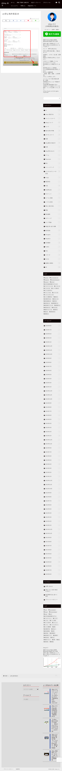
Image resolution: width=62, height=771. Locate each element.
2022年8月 (52, 496)
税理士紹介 (47, 307)
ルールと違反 (52, 198)
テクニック (48, 292)
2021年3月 (52, 558)
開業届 (47, 313)
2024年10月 (52, 399)
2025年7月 (52, 366)
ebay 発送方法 (52, 114)
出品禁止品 (52, 189)
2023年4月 (52, 464)
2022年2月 (52, 521)
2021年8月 (52, 541)
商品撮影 (52, 214)
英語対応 (52, 181)
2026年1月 (52, 342)
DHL (52, 251)
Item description (54, 277)
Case (46, 277)
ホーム (13, 2)
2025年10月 (52, 354)
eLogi (52, 177)
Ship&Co (52, 238)
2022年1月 (52, 525)
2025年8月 (52, 362)
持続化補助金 (48, 301)
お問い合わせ (49, 586)
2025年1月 (52, 386)
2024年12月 (52, 391)
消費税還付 (55, 303)
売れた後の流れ (52, 206)
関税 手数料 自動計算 (23, 2)
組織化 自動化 (52, 263)
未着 (55, 301)
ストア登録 (52, 222)
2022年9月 (52, 492)
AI (52, 110)
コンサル (47, 288)
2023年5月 (52, 460)
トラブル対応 (52, 202)
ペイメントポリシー (49, 294)
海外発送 (47, 303)
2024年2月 (52, 431)
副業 (56, 296)
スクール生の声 (48, 290)
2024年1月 (52, 435)
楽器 (52, 138)
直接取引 (58, 305)
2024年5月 (52, 419)
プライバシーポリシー (51, 599)
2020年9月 (52, 562)
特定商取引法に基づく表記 (51, 595)
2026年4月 (52, 338)
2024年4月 (52, 423)
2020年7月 (52, 570)
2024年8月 (52, 407)
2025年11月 (52, 350)
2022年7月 (52, 501)
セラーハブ (52, 218)
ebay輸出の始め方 (52, 143)
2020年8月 (52, 566)
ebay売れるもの (52, 151)
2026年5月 (52, 333)
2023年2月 (52, 472)
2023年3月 (52, 468)
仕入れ (52, 259)
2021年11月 (52, 533)
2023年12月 (52, 439)
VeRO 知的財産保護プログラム (51, 284)
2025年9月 (52, 358)
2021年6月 (52, 549)
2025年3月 (52, 382)
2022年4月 (52, 513)
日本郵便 (52, 242)
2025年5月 (52, 374)
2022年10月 (52, 488)
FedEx (52, 246)
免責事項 (18, 769)
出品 (52, 185)
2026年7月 (52, 329)
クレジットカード (52, 118)
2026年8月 (52, 325)
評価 (56, 309)
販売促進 (52, 230)
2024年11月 (52, 395)
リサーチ (52, 255)
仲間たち (23, 5)
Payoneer (52, 159)
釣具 (52, 147)
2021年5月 (52, 553)
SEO (52, 282)
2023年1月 (52, 476)
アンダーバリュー (49, 286)
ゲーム (52, 155)
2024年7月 (52, 411)
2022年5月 (52, 509)
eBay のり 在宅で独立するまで (51, 590)
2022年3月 (52, 517)
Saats (46, 282)
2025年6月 (52, 370)
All (52, 267)
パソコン (55, 292)
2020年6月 (52, 574)
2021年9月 (52, 537)
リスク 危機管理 (48, 296)
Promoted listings (55, 280)
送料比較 (53, 311)
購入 (52, 163)
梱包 (52, 210)
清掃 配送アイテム (49, 305)
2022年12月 (52, 480)
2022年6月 (52, 505)
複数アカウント (48, 309)
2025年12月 (52, 346)
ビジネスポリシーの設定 (52, 172)
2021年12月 (52, 529)
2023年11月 (52, 443)
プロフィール (46, 2)
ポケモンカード (52, 134)
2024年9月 (52, 403)
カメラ (52, 126)
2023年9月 (52, 448)
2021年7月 (52, 545)
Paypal (47, 280)
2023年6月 (52, 456)
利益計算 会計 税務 (52, 226)
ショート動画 (56, 288)
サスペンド (52, 194)
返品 (46, 311)
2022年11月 (52, 484)
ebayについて (52, 122)
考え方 (55, 307)
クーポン (57, 286)
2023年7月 (52, 452)
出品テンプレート (36, 2)
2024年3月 (52, 427)
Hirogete (52, 234)
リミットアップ (52, 167)
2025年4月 (52, 378)
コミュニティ (14, 5)
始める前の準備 (52, 130)
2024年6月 (52, 415)
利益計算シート (32, 5)
